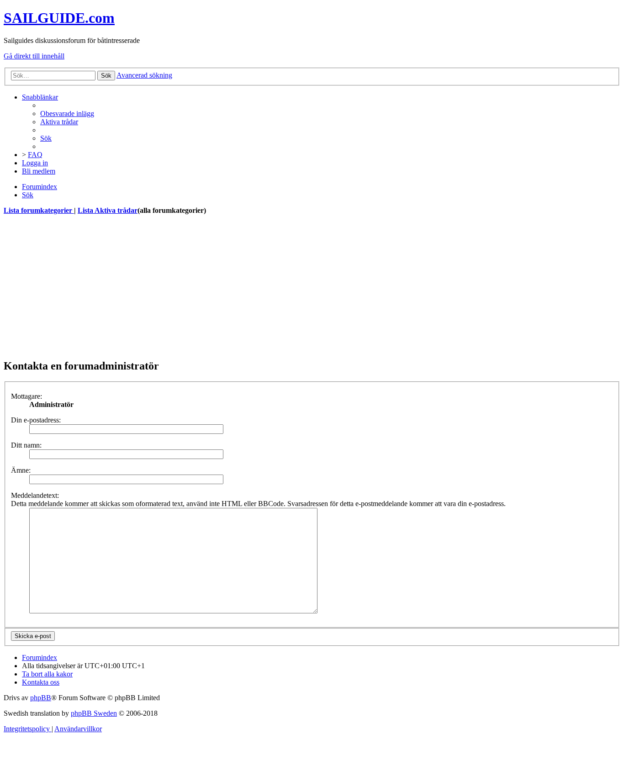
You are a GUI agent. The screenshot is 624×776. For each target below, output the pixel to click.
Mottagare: (26, 396)
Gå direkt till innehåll (34, 56)
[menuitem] (67, 113)
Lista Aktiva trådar (107, 210)
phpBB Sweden (94, 713)
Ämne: (21, 470)
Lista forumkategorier (39, 210)
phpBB (40, 698)
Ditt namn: (26, 445)
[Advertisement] (278, 287)
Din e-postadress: (36, 420)
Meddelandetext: (35, 495)
